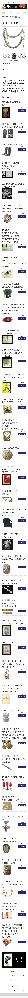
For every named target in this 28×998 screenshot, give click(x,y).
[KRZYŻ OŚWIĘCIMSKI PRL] (8, 826)
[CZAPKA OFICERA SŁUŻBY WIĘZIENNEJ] (8, 293)
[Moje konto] (17, 12)
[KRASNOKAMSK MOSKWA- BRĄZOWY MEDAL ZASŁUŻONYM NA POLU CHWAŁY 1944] (8, 745)
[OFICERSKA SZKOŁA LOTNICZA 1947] (8, 870)
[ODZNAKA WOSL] (8, 454)
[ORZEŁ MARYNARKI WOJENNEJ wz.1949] (8, 409)
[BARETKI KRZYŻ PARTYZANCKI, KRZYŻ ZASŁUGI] (8, 767)
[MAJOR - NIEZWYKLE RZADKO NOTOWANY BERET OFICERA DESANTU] (8, 320)
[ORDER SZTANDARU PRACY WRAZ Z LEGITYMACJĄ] (8, 915)
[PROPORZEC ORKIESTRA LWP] (8, 806)
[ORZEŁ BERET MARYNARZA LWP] (8, 848)
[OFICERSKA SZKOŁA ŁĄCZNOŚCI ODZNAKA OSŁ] (8, 569)
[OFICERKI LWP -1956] (8, 151)
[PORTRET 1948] (8, 649)
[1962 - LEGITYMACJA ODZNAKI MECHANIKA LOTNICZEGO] (8, 698)
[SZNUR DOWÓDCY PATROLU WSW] (8, 589)
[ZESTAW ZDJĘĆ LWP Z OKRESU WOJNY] (8, 193)
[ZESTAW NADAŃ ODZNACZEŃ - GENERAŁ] (8, 174)
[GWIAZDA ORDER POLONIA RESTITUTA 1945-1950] (8, 218)
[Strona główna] (14, 6)
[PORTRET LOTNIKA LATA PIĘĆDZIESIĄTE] (8, 630)
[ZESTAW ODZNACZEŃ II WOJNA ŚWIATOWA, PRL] (8, 893)
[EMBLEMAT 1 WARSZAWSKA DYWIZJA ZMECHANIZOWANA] (8, 436)
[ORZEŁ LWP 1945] (8, 717)
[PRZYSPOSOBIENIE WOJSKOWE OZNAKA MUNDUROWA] (8, 674)
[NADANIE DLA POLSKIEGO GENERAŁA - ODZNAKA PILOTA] (8, 273)
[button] (3, 13)
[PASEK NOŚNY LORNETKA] (8, 499)
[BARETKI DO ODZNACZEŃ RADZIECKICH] (8, 611)
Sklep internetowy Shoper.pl (14, 996)
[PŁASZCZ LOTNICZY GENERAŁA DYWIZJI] (8, 133)
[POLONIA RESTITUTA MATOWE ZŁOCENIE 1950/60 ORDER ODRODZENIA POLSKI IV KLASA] (8, 942)
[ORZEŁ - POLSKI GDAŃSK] (8, 544)
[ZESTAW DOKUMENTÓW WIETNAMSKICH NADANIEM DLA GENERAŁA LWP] (8, 247)
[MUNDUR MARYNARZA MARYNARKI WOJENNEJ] (8, 522)
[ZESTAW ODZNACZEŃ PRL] (8, 786)
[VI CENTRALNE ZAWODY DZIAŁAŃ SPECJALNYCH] (8, 479)
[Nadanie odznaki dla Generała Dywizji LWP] (8, 339)
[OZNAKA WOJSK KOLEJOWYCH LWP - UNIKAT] (8, 362)
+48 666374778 (8, 17)
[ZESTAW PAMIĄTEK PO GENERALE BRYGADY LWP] (8, 387)
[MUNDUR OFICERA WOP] (8, 112)
